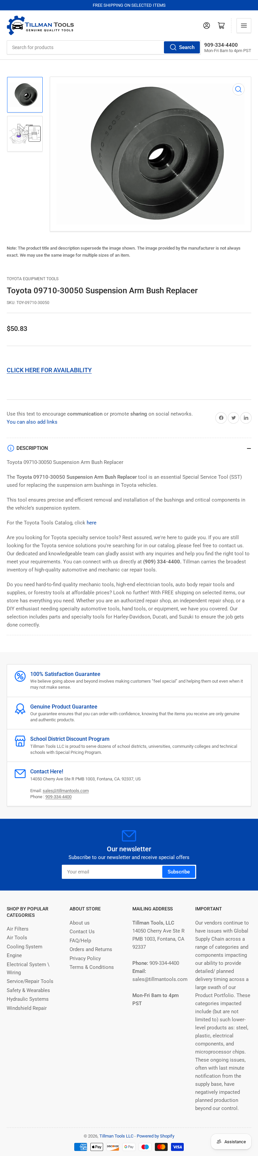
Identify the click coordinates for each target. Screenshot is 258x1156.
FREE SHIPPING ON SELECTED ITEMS (129, 5)
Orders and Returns (91, 949)
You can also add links (32, 422)
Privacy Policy (85, 958)
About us (80, 923)
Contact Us (82, 932)
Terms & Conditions (92, 967)
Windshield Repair (27, 1008)
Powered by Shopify (155, 1136)
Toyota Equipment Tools (32, 278)
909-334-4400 (58, 796)
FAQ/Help (80, 941)
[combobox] (104, 47)
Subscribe (179, 872)
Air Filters (18, 929)
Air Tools (17, 938)
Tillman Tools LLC (116, 1136)
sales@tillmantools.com (66, 790)
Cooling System (24, 947)
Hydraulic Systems (28, 999)
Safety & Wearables (28, 990)
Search (187, 47)
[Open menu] (243, 25)
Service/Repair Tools (30, 981)
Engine (14, 955)
